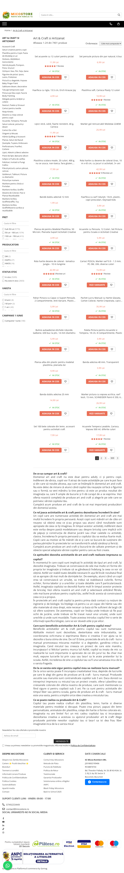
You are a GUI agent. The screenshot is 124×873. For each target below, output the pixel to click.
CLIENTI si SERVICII (54, 753)
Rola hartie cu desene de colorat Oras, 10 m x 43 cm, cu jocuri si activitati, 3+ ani (101, 162)
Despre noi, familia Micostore (15, 759)
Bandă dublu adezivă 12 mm (54, 196)
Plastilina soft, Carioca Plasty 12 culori (101, 90)
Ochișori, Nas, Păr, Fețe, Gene (15, 71)
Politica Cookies (9, 781)
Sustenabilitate (9, 784)
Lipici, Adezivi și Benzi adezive (15, 152)
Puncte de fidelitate (52, 766)
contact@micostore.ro (17, 809)
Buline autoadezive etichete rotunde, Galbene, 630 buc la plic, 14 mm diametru (54, 331)
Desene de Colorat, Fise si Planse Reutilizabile (13, 194)
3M (6, 256)
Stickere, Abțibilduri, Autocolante (11, 60)
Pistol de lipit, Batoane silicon (15, 155)
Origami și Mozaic (10, 133)
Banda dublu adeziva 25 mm (54, 394)
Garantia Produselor (53, 777)
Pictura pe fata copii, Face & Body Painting (14, 94)
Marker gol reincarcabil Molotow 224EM (101, 123)
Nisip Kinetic (7, 111)
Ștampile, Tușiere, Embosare (15, 143)
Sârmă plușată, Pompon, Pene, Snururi (13, 66)
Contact (5, 791)
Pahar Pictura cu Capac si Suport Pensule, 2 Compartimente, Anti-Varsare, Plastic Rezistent (54, 299)
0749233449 (13, 804)
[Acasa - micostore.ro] (17, 15)
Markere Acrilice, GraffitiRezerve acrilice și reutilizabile (13, 208)
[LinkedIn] (3, 825)
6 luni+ (8, 300)
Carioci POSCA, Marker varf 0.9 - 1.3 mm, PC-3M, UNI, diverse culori (100, 262)
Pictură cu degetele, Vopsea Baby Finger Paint (14, 82)
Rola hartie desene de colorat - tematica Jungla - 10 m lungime (54, 262)
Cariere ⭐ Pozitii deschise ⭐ (15, 763)
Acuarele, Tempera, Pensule (14, 120)
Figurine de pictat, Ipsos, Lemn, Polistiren (13, 76)
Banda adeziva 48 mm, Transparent (101, 362)
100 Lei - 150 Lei (12, 236)
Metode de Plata (51, 763)
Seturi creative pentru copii (14, 49)
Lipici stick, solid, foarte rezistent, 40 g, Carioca (54, 125)
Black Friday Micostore (54, 788)
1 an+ (7, 307)
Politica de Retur (51, 770)
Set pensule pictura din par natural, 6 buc (100, 56)
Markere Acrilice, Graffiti (13, 189)
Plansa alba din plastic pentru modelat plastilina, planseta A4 (54, 363)
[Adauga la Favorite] (65, 77)
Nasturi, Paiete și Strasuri (13, 105)
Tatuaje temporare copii (13, 89)
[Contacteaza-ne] (111, 24)
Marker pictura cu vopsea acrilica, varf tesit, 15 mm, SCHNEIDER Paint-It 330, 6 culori (101, 396)
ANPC (46, 784)
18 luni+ (8, 303)
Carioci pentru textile (11, 108)
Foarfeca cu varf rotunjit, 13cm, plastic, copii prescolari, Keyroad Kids (101, 198)
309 (112, 458)
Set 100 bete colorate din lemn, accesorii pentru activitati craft (54, 428)
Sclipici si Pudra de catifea (13, 159)
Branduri (6, 766)
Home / (8, 30)
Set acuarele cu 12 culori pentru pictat (54, 56)
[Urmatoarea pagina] (117, 458)
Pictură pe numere (10, 180)
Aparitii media (8, 788)
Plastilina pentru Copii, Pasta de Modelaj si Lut (15, 54)
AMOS (8, 263)
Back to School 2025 (52, 791)
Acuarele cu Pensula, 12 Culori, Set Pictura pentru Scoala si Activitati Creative (100, 230)
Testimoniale (49, 774)
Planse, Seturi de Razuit (12, 140)
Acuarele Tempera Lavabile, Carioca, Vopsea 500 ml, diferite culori (100, 428)
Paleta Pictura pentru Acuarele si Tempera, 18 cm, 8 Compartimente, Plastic (100, 331)
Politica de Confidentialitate (83, 745)
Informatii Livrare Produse (14, 774)
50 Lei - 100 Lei (11, 232)
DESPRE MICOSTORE (13, 753)
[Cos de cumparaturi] (118, 24)
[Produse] (5, 24)
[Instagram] (3, 832)
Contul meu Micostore (54, 759)
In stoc (8, 277)
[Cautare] (119, 14)
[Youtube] (3, 821)
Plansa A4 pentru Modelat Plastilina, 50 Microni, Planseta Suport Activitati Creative (54, 230)
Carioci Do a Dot (9, 130)
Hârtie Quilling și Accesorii (13, 136)
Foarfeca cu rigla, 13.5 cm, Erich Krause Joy (54, 90)
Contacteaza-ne (99, 782)
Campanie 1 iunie (12, 320)
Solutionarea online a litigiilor (57, 781)
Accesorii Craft (8, 46)
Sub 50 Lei (9, 229)
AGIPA (8, 260)
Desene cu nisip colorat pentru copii (12, 116)
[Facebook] (3, 818)
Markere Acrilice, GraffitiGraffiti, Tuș (10, 200)
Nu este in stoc (11, 280)
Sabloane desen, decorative (14, 86)
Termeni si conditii (10, 770)
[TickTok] (3, 829)
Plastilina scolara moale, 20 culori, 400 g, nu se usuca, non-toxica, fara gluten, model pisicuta (54, 162)
